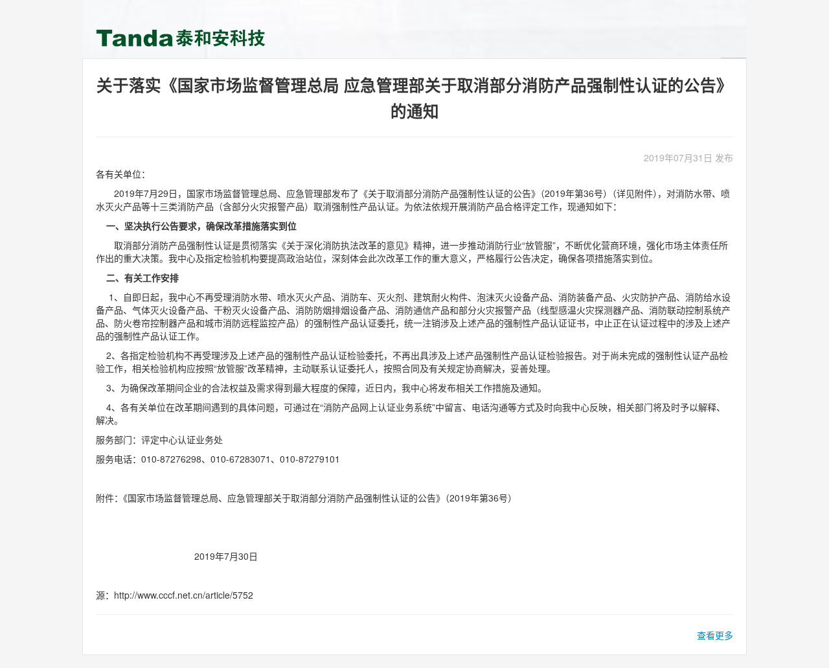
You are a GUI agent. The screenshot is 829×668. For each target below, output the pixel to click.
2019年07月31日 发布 (688, 157)
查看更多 (715, 634)
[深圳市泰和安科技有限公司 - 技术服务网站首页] (183, 37)
